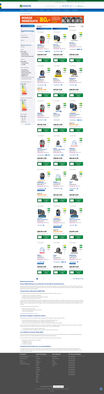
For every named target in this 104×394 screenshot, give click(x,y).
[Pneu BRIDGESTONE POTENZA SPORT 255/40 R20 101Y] (74, 248)
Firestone (38, 371)
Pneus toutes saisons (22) (27, 56)
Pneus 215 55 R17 (71, 365)
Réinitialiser (27, 124)
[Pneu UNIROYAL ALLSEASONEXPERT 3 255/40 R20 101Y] (42, 141)
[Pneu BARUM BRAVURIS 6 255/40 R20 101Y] (58, 71)
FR (82, 2)
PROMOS (49, 10)
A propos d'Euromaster (24, 356)
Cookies (67, 388)
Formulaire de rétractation (25, 363)
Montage (54, 362)
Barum (37, 360)
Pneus (53, 360)
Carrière (21, 360)
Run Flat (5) (24, 69)
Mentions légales (51, 388)
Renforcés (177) (25, 71)
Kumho (37, 378)
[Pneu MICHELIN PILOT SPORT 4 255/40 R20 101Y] (74, 36)
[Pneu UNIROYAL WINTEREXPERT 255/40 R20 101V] (42, 37)
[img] (33, 43)
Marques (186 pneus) (26, 45)
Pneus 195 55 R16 (71, 367)
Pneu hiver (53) (25, 54)
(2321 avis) (79, 82)
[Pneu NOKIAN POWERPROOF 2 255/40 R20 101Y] (58, 175)
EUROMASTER (66, 10)
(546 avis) (79, 259)
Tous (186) (24, 84)
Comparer (41, 32)
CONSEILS (41, 10)
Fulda (37, 372)
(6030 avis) (64, 48)
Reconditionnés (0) (26, 78)
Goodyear (38, 367)
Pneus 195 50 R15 (71, 372)
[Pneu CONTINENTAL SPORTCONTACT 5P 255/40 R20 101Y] (42, 174)
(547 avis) (47, 186)
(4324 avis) (47, 117)
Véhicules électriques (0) (27, 77)
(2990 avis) (80, 117)
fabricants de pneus (46, 334)
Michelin (37, 356)
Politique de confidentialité (60, 388)
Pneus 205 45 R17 (71, 360)
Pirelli (37, 365)
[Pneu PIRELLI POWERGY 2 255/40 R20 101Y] (42, 248)
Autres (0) (24, 95)
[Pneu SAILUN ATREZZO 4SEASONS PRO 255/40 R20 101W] (58, 141)
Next (83, 19)
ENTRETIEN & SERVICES (31, 10)
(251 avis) (47, 48)
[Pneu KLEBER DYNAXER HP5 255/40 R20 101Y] (42, 71)
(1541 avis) (47, 222)
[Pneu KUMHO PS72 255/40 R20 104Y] (74, 175)
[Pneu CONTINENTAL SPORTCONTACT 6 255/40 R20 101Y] (58, 211)
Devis (53, 365)
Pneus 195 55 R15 (71, 371)
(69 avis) (47, 259)
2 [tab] (52, 22)
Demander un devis (70, 2)
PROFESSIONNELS (56, 10)
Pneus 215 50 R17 (71, 363)
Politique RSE (22, 362)
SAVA (37, 380)
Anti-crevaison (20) (26, 72)
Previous (20, 19)
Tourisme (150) (25, 63)
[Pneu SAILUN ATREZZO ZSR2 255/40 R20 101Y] (58, 106)
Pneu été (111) (25, 53)
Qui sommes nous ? (23, 358)
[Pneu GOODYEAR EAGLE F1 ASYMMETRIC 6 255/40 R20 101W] (74, 212)
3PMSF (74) (24, 75)
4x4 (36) (23, 64)
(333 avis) (63, 259)
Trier (69, 25)
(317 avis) (47, 82)
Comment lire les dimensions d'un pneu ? (29, 313)
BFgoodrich (38, 369)
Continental (38, 358)
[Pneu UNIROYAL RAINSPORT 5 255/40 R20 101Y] (42, 106)
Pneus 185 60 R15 (71, 374)
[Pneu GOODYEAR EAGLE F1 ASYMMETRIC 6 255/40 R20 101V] (42, 212)
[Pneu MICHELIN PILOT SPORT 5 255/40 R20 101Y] (58, 38)
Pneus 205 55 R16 (71, 356)
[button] (27, 69)
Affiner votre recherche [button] (27, 25)
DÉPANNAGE (75, 10)
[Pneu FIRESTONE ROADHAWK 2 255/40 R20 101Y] (74, 141)
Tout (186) (24, 51)
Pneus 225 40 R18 (71, 358)
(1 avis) (62, 152)
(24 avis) (79, 152)
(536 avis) (63, 222)
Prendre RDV (79, 2)
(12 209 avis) (80, 46)
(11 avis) (63, 82)
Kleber (37, 381)
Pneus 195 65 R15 (71, 369)
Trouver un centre (60, 2)
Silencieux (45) (25, 74)
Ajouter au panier (46, 60)
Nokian (37, 376)
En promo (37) (25, 37)
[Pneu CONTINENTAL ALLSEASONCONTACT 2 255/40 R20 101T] (74, 106)
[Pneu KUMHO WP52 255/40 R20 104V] (58, 248)
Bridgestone (38, 362)
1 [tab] (51, 22)
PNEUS (22, 10)
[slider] (20, 31)
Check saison (54, 363)
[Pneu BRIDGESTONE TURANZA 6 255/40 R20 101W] (74, 71)
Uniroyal (37, 363)
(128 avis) (47, 152)
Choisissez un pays (58, 386)
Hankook (37, 374)
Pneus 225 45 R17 (71, 362)
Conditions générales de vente (41, 388)
